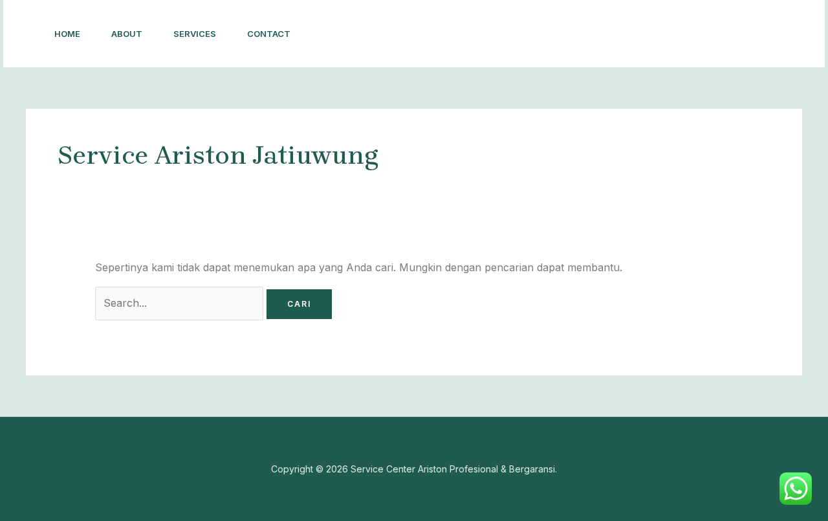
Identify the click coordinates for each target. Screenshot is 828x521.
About (126, 33)
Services (194, 33)
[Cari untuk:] (181, 302)
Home (67, 33)
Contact (268, 33)
